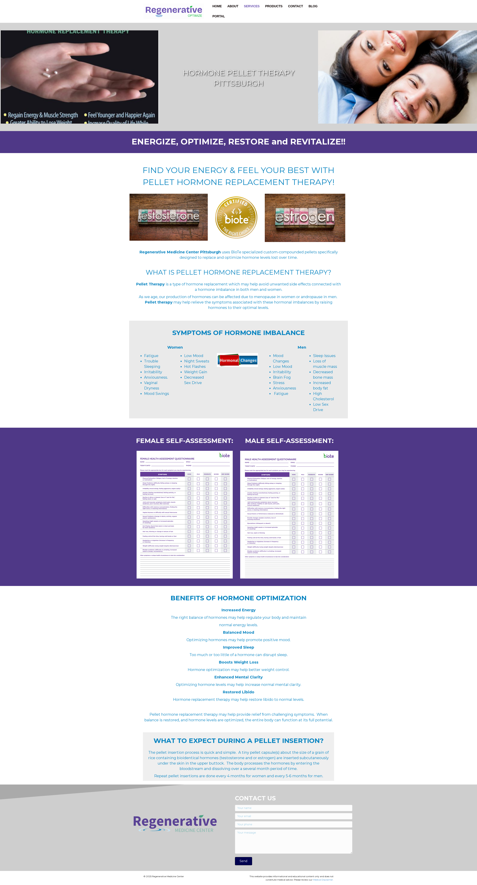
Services (252, 6)
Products (273, 6)
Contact (295, 6)
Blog (313, 6)
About (232, 6)
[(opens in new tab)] (185, 514)
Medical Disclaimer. (323, 879)
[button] (243, 861)
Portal (218, 16)
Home (217, 6)
